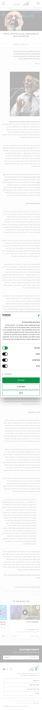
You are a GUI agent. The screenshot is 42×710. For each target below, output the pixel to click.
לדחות (21, 393)
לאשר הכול (21, 380)
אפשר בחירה (21, 386)
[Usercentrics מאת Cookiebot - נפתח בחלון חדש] (10, 315)
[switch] (5, 354)
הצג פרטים (8, 374)
